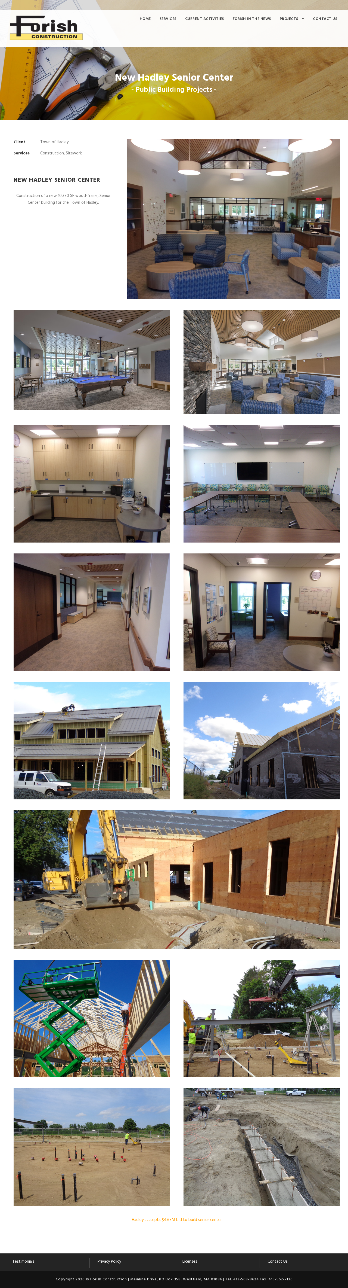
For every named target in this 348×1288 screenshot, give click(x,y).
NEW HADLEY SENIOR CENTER (57, 180)
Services (168, 19)
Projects (289, 19)
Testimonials (23, 1261)
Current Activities (204, 19)
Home (145, 19)
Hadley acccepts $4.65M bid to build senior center (177, 1220)
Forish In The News (252, 19)
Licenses (189, 1261)
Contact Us (325, 19)
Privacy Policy (109, 1261)
